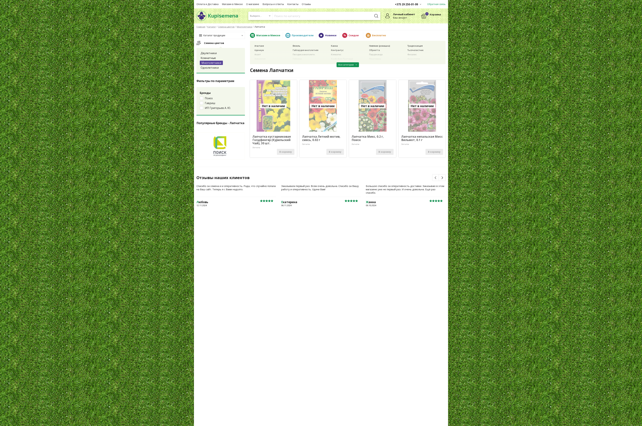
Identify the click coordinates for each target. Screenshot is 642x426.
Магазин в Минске (232, 4)
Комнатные (208, 58)
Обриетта (374, 50)
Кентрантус (337, 50)
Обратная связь (436, 4)
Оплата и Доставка (207, 4)
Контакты (292, 4)
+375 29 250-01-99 (406, 4)
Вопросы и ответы (273, 4)
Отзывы (306, 4)
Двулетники (209, 53)
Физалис (412, 54)
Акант (257, 54)
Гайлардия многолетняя (305, 50)
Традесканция (415, 45)
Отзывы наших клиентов (223, 177)
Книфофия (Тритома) (342, 58)
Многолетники (211, 63)
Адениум (259, 50)
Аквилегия (259, 58)
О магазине (252, 4)
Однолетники (210, 67)
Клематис (336, 54)
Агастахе (259, 45)
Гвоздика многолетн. (304, 54)
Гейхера (297, 58)
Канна (334, 45)
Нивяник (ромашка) (379, 45)
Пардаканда (376, 54)
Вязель (296, 45)
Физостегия (413, 58)
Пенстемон (375, 58)
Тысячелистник (415, 50)
